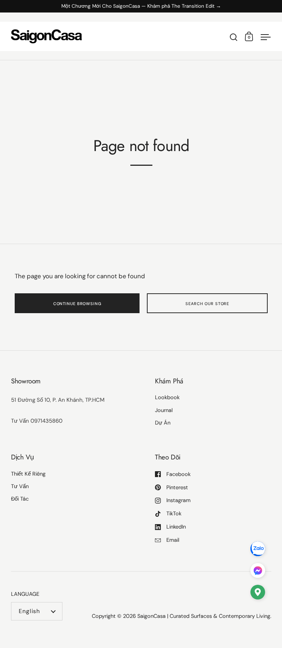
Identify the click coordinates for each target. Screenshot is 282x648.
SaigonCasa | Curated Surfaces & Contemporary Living (203, 616)
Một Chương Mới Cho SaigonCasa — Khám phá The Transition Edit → (141, 6)
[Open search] (234, 37)
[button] (257, 594)
